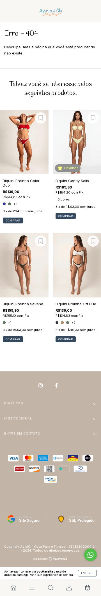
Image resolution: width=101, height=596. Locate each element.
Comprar (13, 220)
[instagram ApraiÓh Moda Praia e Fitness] (41, 385)
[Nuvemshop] (50, 559)
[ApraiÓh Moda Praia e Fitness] (13, 587)
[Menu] (32, 587)
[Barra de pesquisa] (50, 587)
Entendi (87, 573)
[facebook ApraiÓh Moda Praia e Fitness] (56, 385)
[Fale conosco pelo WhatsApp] (90, 555)
